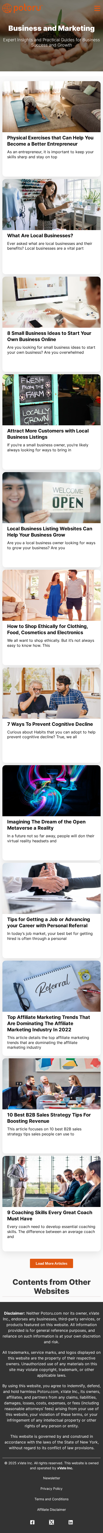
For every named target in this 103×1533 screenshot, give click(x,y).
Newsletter (51, 1478)
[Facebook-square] (32, 1522)
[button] (97, 8)
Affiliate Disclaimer (51, 1509)
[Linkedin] (70, 1522)
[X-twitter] (51, 1522)
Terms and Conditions (51, 1499)
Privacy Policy (51, 1488)
